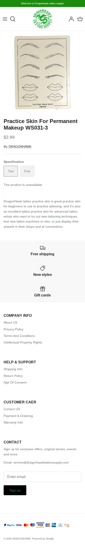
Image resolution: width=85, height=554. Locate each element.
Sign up (15, 490)
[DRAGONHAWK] (42, 18)
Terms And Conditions (19, 336)
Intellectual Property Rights (23, 342)
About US (10, 322)
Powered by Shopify (43, 538)
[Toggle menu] (5, 19)
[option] (42, 73)
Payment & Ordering (18, 416)
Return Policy (13, 376)
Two (11, 171)
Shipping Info (13, 369)
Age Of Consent (15, 382)
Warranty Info (13, 422)
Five (27, 171)
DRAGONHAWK (20, 146)
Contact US (12, 409)
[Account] (70, 19)
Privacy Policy (13, 329)
